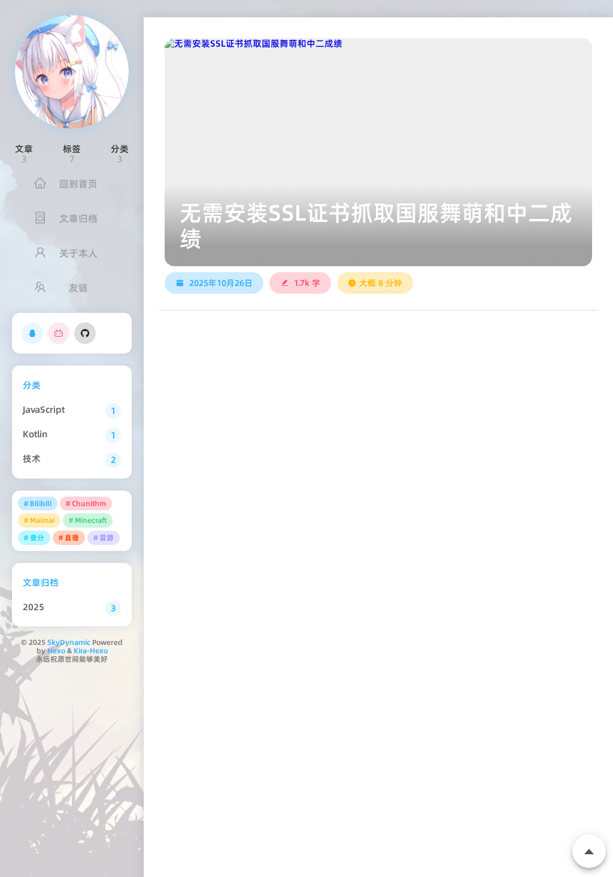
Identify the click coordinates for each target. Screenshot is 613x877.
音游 (106, 537)
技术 (32, 458)
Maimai (42, 520)
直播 (72, 537)
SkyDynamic (68, 642)
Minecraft (91, 520)
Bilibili (40, 503)
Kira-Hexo (91, 650)
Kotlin (35, 434)
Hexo (56, 650)
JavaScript (44, 409)
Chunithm (89, 503)
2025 (33, 607)
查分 (37, 537)
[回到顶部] (589, 851)
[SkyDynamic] (72, 72)
